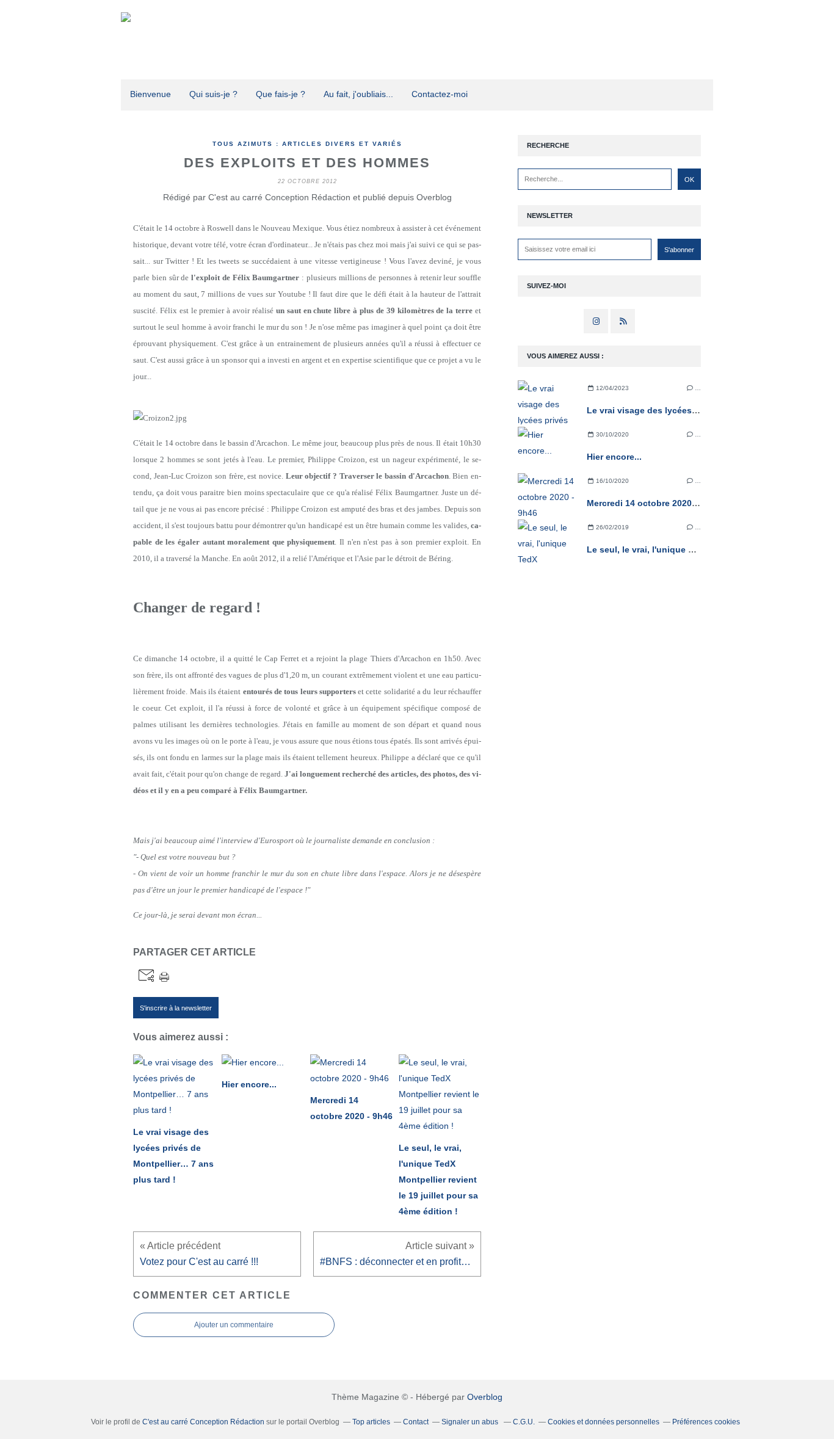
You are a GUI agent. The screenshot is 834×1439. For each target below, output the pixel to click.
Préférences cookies (706, 1422)
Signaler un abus (470, 1422)
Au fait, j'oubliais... (358, 94)
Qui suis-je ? (213, 94)
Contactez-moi (440, 94)
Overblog (484, 1397)
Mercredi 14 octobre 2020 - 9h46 (653, 503)
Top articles (371, 1422)
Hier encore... (614, 457)
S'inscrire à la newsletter (176, 1008)
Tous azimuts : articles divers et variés (307, 143)
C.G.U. (524, 1422)
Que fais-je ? (280, 94)
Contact (416, 1422)
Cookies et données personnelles (603, 1422)
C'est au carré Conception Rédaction (203, 1422)
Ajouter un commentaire (234, 1325)
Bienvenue (150, 94)
